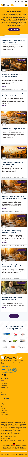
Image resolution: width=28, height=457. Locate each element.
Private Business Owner (7, 389)
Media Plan (4, 412)
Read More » (4, 52)
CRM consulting (5, 414)
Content (3, 408)
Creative (3, 407)
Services (3, 391)
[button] (26, 5)
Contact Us (4, 393)
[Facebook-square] (5, 375)
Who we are (4, 383)
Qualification (4, 410)
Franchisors (4, 385)
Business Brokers (5, 387)
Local (2, 405)
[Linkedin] (2, 375)
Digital (2, 403)
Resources (3, 394)
